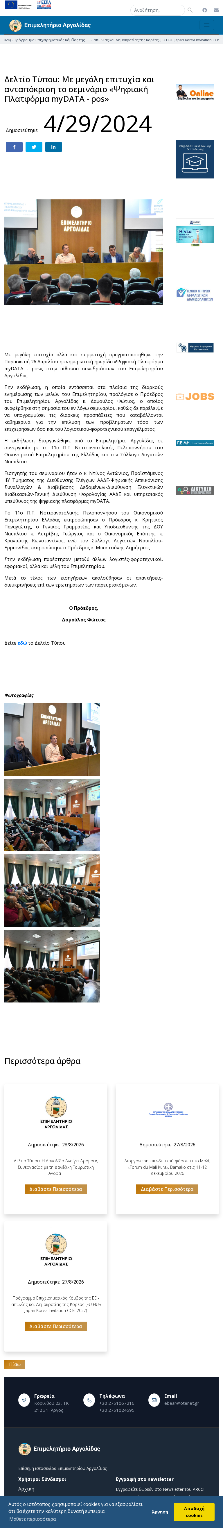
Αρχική (26, 1489)
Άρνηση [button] (160, 1512)
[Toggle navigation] (206, 25)
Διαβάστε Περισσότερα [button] (55, 1189)
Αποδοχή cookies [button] (194, 1512)
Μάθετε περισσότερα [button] (32, 1519)
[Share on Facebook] (14, 147)
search (123, 9)
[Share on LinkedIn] (53, 147)
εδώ (22, 643)
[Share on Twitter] (34, 147)
